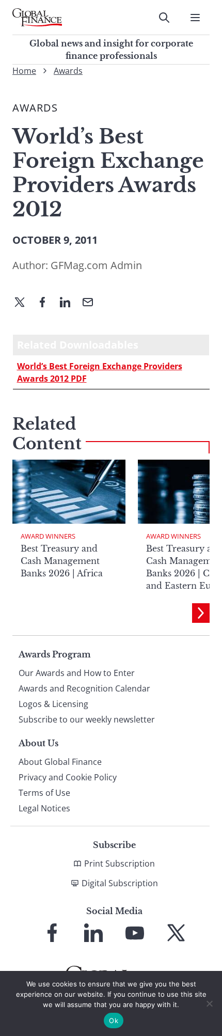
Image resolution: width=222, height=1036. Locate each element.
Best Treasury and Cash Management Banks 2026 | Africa (62, 560)
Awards (68, 70)
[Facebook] (46, 303)
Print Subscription (119, 863)
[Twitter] (23, 303)
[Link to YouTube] (134, 932)
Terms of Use (44, 792)
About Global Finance (60, 761)
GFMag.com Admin (96, 265)
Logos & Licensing (53, 704)
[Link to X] (176, 932)
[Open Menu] (195, 17)
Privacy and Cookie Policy (68, 777)
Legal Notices (44, 808)
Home (24, 70)
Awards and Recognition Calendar (84, 688)
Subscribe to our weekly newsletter (87, 719)
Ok (113, 1020)
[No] (209, 1003)
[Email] (92, 303)
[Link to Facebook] (52, 932)
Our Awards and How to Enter (77, 673)
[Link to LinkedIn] (93, 932)
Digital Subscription (120, 883)
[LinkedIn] (69, 303)
